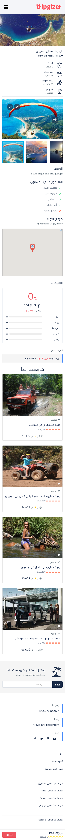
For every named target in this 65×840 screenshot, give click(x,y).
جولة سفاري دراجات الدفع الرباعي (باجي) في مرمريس (32, 496)
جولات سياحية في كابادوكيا (50, 819)
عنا (61, 754)
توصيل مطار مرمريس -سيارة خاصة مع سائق (37, 638)
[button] (55, 131)
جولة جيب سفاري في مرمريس (44, 424)
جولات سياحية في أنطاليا (52, 790)
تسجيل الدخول (43, 358)
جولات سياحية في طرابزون (51, 798)
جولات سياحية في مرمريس (51, 805)
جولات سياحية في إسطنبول (50, 783)
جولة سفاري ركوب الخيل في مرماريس (40, 567)
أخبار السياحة (57, 761)
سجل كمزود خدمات (54, 769)
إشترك (57, 685)
